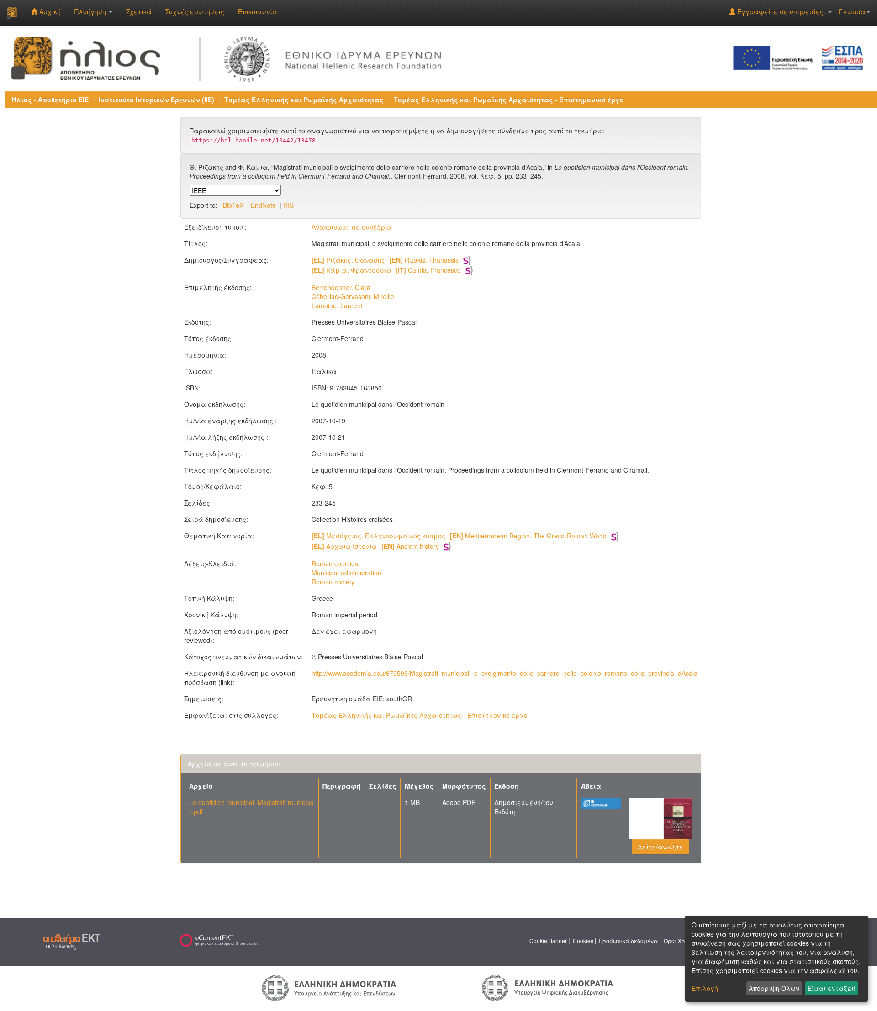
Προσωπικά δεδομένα (628, 940)
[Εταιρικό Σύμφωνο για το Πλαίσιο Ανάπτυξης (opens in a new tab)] (801, 57)
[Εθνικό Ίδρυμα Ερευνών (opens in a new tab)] (336, 57)
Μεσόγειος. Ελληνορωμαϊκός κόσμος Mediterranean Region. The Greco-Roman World (459, 535)
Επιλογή (705, 988)
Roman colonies (335, 563)
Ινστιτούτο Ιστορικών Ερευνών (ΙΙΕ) (156, 99)
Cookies (583, 940)
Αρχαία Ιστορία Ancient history (375, 546)
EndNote (263, 205)
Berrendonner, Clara (341, 287)
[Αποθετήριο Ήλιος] (12, 13)
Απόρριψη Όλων (774, 988)
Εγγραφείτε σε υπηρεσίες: (781, 11)
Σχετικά (139, 11)
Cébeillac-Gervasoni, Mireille (353, 296)
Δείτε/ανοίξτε (660, 846)
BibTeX (233, 205)
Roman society (333, 581)
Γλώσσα (852, 11)
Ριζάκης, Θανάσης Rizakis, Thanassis (385, 259)
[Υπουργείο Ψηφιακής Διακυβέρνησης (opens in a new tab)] (547, 986)
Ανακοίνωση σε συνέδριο (351, 227)
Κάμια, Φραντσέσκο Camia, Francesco (386, 269)
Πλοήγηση (91, 11)
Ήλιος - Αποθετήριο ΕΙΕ (50, 99)
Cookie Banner (548, 940)
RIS (288, 205)
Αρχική (49, 11)
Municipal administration (346, 572)
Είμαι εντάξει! (832, 988)
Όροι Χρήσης (681, 940)
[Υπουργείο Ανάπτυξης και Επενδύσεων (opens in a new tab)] (329, 987)
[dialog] (776, 959)
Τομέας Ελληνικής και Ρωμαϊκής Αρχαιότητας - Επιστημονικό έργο (509, 99)
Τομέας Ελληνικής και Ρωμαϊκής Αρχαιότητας (304, 99)
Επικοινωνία (257, 11)
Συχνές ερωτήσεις (194, 11)
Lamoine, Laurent (337, 305)
